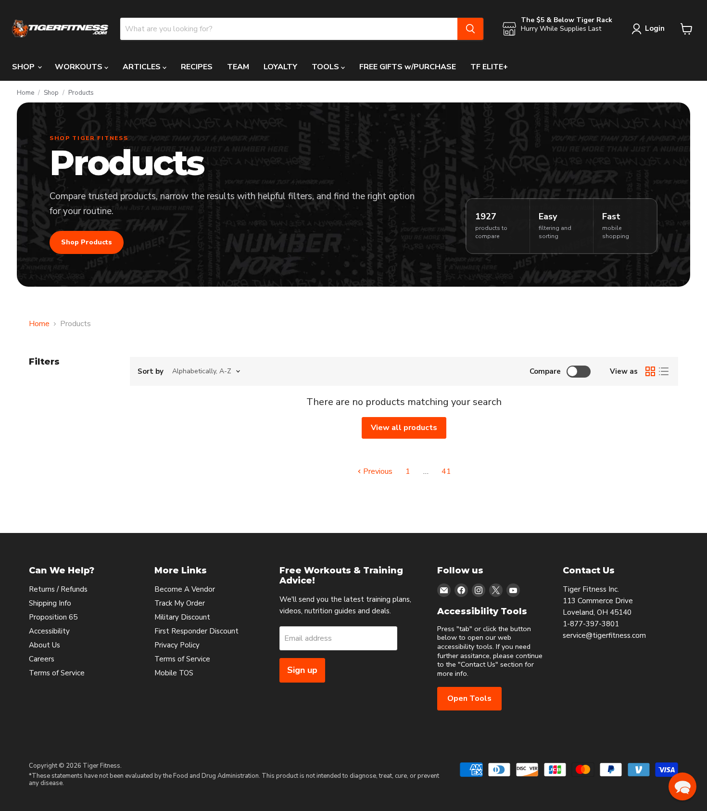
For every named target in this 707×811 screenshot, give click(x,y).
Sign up (302, 670)
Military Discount (182, 617)
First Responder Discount (196, 631)
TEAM (238, 67)
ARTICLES (143, 67)
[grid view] (650, 371)
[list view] (663, 371)
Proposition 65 (53, 617)
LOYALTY (280, 67)
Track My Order (179, 603)
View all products (404, 427)
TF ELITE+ (489, 67)
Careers (41, 659)
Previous (376, 471)
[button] (682, 786)
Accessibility (49, 631)
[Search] (470, 29)
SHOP (24, 67)
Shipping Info (50, 603)
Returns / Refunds (58, 589)
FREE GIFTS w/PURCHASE (407, 67)
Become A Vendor (184, 589)
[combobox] (288, 29)
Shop (51, 93)
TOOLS (326, 67)
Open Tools (469, 698)
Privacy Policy (177, 645)
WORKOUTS (79, 67)
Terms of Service (57, 673)
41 (446, 471)
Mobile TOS (173, 673)
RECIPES (197, 67)
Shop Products (86, 242)
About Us (44, 645)
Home (25, 93)
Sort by (151, 371)
